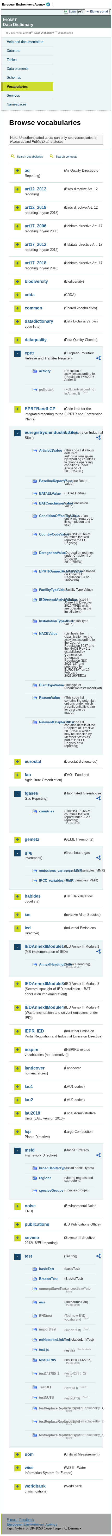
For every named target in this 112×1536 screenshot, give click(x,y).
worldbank (35, 1486)
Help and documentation (25, 42)
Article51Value (50, 450)
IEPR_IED (34, 1031)
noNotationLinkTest (51, 1340)
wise (29, 1467)
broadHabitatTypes (51, 1168)
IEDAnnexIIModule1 (44, 946)
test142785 (47, 1360)
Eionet (27, 32)
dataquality (36, 340)
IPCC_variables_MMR (51, 880)
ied (28, 928)
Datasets (13, 51)
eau (42, 1302)
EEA (27, 4)
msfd (30, 1150)
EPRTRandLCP (40, 409)
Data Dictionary (44, 32)
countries (46, 811)
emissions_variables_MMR (51, 871)
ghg (29, 852)
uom (29, 1454)
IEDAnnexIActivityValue (51, 600)
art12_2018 (35, 207)
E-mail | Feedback (20, 1520)
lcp (28, 1131)
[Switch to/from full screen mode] (81, 11)
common (33, 308)
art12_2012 (35, 189)
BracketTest (48, 1279)
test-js (44, 1350)
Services (13, 95)
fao (28, 775)
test (28, 1256)
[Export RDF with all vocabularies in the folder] (98, 359)
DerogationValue (51, 553)
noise (30, 1206)
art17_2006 (35, 226)
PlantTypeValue (51, 685)
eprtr (29, 353)
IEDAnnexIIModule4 (44, 1007)
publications (37, 1224)
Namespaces (17, 104)
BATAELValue (50, 493)
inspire (31, 1049)
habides (33, 896)
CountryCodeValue (51, 534)
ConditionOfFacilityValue (51, 516)
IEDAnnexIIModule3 (44, 983)
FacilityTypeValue (51, 590)
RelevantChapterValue (51, 722)
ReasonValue (49, 698)
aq (27, 170)
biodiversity (36, 281)
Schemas (14, 77)
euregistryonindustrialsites (44, 432)
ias (27, 914)
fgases (31, 793)
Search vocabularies (30, 156)
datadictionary (39, 321)
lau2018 (32, 1113)
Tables (12, 60)
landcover (35, 1068)
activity (45, 371)
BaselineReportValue (51, 481)
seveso (32, 1237)
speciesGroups (51, 1190)
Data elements (18, 69)
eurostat (33, 761)
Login (72, 11)
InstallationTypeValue (51, 621)
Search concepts (66, 156)
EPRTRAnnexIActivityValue (51, 571)
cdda (30, 295)
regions (45, 1178)
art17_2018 (35, 263)
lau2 (29, 1100)
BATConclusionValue (51, 503)
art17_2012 (35, 244)
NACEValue (48, 634)
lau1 (29, 1086)
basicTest (46, 1269)
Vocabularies (17, 87)
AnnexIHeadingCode (51, 964)
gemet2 (32, 839)
